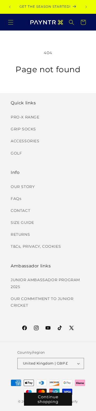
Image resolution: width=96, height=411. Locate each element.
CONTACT (20, 210)
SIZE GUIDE (22, 222)
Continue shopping (48, 399)
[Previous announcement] (10, 7)
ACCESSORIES (25, 141)
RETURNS (20, 234)
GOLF (16, 153)
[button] (11, 22)
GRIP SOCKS (23, 129)
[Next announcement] (86, 7)
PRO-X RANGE (25, 117)
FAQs (16, 198)
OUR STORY (23, 186)
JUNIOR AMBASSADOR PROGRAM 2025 (45, 283)
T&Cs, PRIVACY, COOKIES (36, 246)
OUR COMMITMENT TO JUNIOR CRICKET (42, 302)
